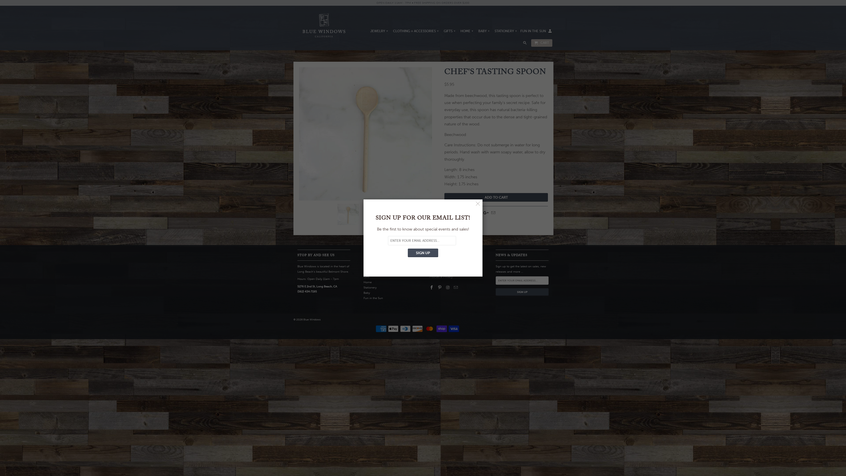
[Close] (478, 204)
